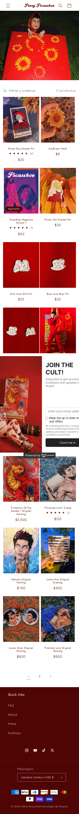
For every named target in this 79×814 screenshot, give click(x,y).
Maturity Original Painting (21, 581)
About (12, 715)
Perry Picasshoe (31, 806)
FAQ (11, 705)
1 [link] (28, 676)
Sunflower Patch (58, 149)
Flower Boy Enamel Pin (21, 149)
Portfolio (14, 733)
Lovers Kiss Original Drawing (57, 581)
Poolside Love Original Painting (58, 650)
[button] (8, 5)
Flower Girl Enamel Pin (58, 219)
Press (12, 724)
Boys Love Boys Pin (58, 294)
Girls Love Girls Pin (21, 294)
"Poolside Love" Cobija (58, 507)
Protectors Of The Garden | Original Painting (21, 511)
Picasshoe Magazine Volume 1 (21, 221)
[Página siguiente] (50, 676)
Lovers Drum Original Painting (21, 650)
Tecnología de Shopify (55, 806)
